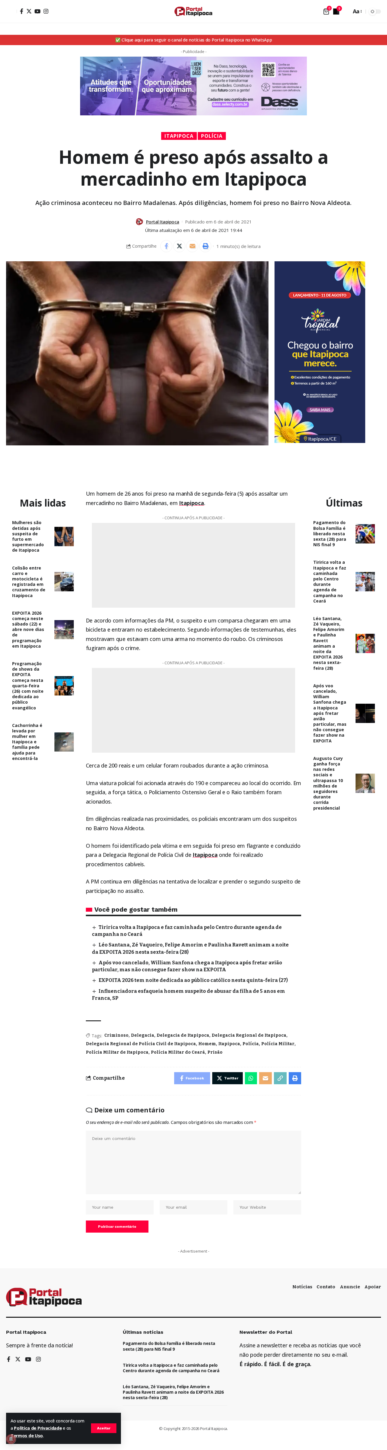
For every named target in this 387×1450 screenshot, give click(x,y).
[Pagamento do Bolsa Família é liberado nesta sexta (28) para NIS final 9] (365, 533)
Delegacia (142, 1035)
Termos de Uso (27, 1435)
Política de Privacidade (38, 1428)
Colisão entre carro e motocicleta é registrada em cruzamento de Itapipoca (28, 581)
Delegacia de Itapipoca (183, 1035)
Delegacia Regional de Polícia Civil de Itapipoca (141, 1043)
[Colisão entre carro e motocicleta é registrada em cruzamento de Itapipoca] (64, 581)
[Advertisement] (193, 565)
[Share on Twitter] (179, 246)
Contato (326, 1287)
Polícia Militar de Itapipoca (117, 1052)
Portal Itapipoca (162, 222)
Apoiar (372, 1287)
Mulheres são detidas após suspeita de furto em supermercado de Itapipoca (28, 536)
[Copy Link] (280, 1078)
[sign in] (11, 11)
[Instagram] (46, 11)
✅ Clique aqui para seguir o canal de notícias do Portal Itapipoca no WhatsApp (193, 40)
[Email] (192, 246)
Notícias (302, 1287)
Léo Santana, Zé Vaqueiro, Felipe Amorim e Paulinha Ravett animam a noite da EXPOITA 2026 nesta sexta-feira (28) (328, 643)
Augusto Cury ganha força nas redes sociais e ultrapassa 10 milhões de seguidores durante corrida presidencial (328, 783)
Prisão (215, 1052)
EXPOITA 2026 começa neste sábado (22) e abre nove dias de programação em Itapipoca (28, 629)
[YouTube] (37, 11)
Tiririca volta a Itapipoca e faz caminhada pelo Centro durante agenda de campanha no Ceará (329, 581)
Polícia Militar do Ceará (178, 1052)
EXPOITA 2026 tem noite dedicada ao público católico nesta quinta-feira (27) (193, 980)
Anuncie (350, 1287)
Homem (207, 1043)
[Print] (205, 246)
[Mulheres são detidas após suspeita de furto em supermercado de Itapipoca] (64, 536)
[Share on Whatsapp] (251, 1078)
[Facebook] (21, 11)
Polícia (212, 136)
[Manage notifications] (11, 1439)
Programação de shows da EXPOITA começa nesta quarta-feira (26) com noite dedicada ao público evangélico (28, 686)
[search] (345, 11)
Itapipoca (179, 136)
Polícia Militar (277, 1043)
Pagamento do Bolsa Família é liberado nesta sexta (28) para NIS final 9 (329, 533)
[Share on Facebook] (166, 246)
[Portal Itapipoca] (193, 11)
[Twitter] (29, 11)
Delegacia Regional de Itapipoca (249, 1035)
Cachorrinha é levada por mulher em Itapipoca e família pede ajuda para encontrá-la (27, 741)
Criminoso (116, 1035)
